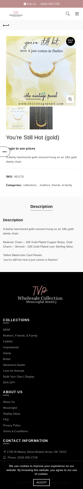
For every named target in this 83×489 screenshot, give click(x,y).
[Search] (68, 14)
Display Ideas (11, 413)
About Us (9, 401)
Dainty (7, 353)
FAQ (6, 419)
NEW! (6, 329)
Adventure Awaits (14, 364)
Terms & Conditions (15, 431)
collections (29, 185)
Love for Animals (13, 370)
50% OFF (9, 382)
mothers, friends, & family (56, 185)
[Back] (6, 25)
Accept (41, 482)
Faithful (7, 341)
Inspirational (11, 347)
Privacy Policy (12, 425)
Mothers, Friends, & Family (20, 335)
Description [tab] (41, 206)
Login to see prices (20, 148)
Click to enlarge (70, 99)
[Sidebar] (5, 152)
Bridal (6, 359)
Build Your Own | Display (18, 376)
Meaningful (10, 407)
